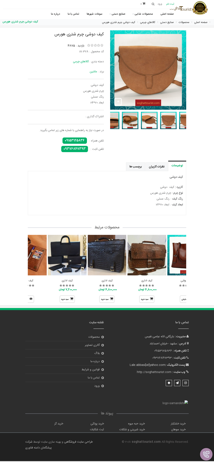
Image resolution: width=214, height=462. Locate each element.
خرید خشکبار (178, 423)
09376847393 (75, 148)
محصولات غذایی (144, 14)
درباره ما (55, 14)
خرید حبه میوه (136, 423)
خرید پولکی (97, 423)
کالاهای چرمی (81, 61)
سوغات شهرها (94, 14)
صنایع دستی (118, 14)
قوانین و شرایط (91, 369)
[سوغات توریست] (190, 8)
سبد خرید (144, 299)
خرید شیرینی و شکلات (132, 429)
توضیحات (177, 165)
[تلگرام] (177, 383)
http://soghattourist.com (154, 372)
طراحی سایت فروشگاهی (78, 441)
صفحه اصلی (167, 14)
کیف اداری (146, 280)
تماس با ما (73, 14)
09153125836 (75, 140)
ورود (97, 385)
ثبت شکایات (97, 429)
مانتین (93, 71)
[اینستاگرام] (185, 383)
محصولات (94, 337)
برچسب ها (135, 166)
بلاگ (97, 353)
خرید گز (58, 423)
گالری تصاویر (92, 345)
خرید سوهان (178, 429)
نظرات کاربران (156, 166)
